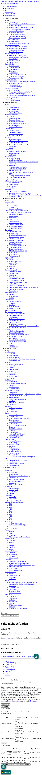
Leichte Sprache (10, 13)
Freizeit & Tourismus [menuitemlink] (11, 18)
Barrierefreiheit (9, 8)
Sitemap (7, 675)
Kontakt (7, 671)
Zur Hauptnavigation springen (23, 1)
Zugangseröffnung (10, 663)
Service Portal (9, 12)
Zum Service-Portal (7, 656)
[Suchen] (30, 682)
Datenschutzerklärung (14, 701)
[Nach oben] (3, 678)
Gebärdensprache (10, 15)
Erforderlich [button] (5, 706)
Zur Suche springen (12, 3)
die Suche (7, 638)
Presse (7, 673)
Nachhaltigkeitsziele (11, 6)
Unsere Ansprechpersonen (29, 656)
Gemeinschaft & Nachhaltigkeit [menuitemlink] (14, 198)
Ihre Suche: (4, 613)
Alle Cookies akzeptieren (23, 764)
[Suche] (1, 678)
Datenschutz (8, 664)
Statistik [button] (4, 743)
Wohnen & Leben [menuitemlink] (10, 348)
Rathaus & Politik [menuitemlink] (10, 467)
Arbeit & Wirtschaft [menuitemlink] (11, 102)
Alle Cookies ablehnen (8, 764)
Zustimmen (6, 708)
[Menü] (1, 612)
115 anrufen (17, 656)
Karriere (7, 10)
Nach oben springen (7, 1)
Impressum (8, 661)
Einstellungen (5, 704)
